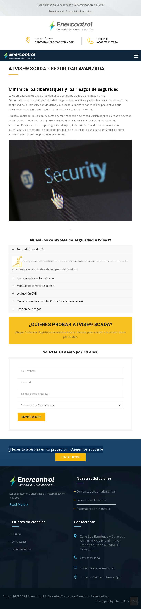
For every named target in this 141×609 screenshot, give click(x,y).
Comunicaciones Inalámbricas (96, 491)
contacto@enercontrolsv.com (97, 568)
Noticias (16, 534)
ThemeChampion (126, 601)
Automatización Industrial (94, 509)
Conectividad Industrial (92, 500)
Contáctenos (70, 457)
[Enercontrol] (70, 26)
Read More (17, 504)
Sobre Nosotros (21, 549)
